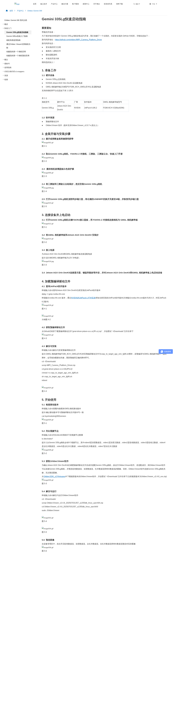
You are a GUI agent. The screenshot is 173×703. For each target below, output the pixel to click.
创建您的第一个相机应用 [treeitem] (16, 52)
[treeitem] (16, 24)
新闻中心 (86, 4)
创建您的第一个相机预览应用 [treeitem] (17, 56)
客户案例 (75, 4)
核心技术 (43, 4)
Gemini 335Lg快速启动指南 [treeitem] (17, 32)
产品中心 (54, 4)
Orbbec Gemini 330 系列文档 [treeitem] (15, 20)
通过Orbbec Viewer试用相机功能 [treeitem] (18, 46)
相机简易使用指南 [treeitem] (13, 40)
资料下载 (119, 4)
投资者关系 (108, 4)
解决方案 (65, 4)
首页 (34, 4)
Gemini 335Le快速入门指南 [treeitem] (17, 36)
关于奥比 (96, 4)
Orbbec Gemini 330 (33, 11)
